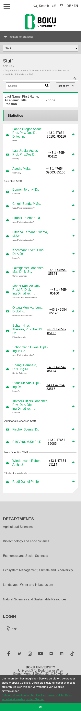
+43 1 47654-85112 (57, 154)
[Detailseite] (73, 135)
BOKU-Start (9, 66)
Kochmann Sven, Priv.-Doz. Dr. (28, 251)
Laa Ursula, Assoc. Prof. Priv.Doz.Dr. (25, 152)
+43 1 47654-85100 (59, 291)
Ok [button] (40, 706)
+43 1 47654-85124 (57, 271)
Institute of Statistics (21, 36)
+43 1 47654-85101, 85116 (56, 134)
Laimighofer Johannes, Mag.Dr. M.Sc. (28, 269)
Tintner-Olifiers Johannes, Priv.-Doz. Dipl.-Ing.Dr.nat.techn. (30, 404)
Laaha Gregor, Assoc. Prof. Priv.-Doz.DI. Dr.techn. (27, 132)
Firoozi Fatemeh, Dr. (26, 218)
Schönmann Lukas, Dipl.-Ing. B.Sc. (30, 349)
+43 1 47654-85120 (58, 311)
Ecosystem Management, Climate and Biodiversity (38, 570)
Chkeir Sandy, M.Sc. (26, 203)
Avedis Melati (21, 168)
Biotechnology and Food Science (26, 541)
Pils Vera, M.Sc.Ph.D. (27, 442)
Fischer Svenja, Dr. (25, 429)
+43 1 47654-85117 (56, 331)
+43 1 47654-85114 (58, 462)
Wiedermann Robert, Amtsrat (26, 462)
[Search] (47, 86)
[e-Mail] (7, 135)
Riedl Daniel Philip (25, 481)
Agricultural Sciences (18, 526)
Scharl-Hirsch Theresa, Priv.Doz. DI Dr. (27, 329)
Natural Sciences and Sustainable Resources (34, 599)
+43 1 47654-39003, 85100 (55, 170)
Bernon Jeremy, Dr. (25, 189)
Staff (31, 74)
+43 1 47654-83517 (55, 386)
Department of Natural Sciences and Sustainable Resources (37, 70)
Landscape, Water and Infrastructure (28, 584)
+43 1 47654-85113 (56, 369)
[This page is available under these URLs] (75, 78)
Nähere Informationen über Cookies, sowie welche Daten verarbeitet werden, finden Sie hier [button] (37, 697)
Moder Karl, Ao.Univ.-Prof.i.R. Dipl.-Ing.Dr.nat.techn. (27, 289)
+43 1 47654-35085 (57, 441)
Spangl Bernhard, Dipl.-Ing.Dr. (24, 367)
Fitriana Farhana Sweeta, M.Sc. (30, 234)
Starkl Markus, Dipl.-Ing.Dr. (26, 385)
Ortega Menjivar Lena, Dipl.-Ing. (27, 309)
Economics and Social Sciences (25, 555)
